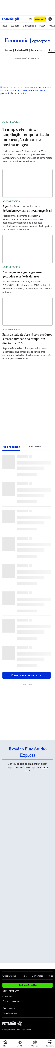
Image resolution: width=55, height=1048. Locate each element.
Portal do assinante (11, 1001)
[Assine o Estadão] (40, 19)
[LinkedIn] (51, 1023)
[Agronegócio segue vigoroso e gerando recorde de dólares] (27, 249)
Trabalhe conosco (10, 1013)
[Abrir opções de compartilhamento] (50, 121)
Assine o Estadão (27, 985)
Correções (7, 996)
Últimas (7, 50)
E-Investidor (37, 975)
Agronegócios (11, 121)
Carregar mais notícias (24, 675)
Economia (17, 40)
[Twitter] (40, 1023)
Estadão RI (21, 50)
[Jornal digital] (30, 19)
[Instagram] (46, 1023)
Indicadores (38, 50)
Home (24, 975)
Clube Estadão (9, 975)
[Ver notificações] (50, 19)
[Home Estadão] (10, 19)
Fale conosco (8, 1008)
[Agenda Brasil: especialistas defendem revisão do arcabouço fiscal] (27, 183)
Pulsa (50, 975)
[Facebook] (34, 1023)
